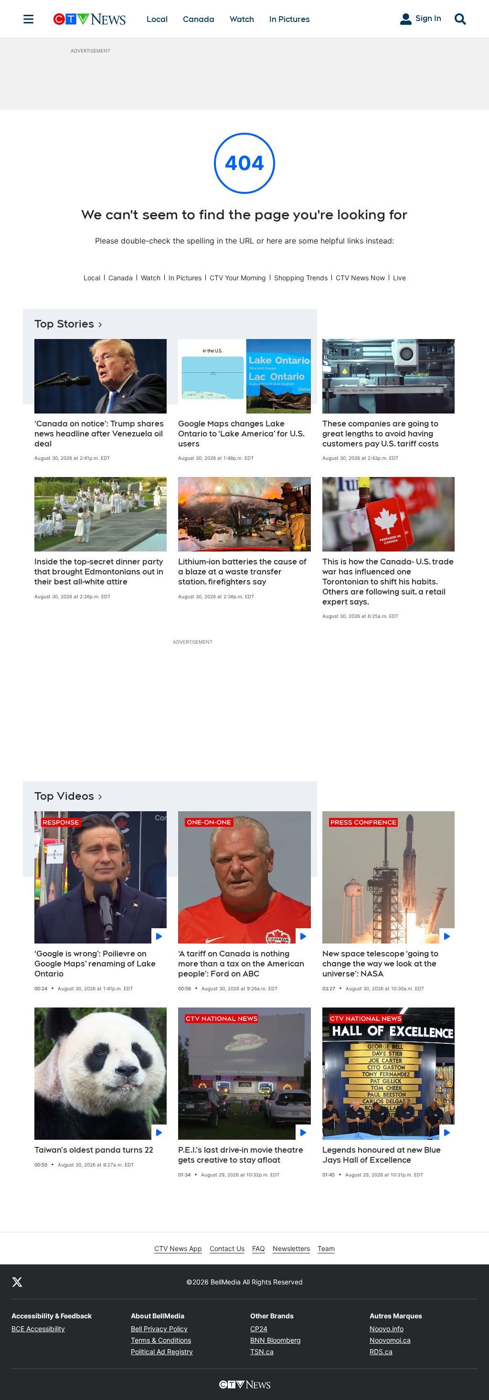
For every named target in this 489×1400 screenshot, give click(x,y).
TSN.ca (262, 1351)
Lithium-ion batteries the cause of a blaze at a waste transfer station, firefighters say (242, 571)
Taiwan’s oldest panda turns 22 (93, 1150)
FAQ (258, 1248)
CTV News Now (360, 278)
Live (399, 278)
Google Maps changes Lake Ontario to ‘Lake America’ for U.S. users (241, 433)
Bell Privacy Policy (159, 1329)
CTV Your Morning (238, 278)
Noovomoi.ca (390, 1340)
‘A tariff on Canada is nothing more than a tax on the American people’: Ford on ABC (241, 963)
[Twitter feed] (17, 1281)
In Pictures (289, 19)
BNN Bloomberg (275, 1340)
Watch (242, 19)
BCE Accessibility (38, 1329)
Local (157, 19)
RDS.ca (381, 1351)
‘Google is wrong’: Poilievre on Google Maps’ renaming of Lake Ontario (95, 963)
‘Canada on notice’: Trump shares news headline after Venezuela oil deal (99, 433)
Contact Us (227, 1248)
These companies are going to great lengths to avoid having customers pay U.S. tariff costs (380, 433)
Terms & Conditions (161, 1340)
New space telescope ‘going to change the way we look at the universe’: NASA (380, 963)
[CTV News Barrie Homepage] (89, 19)
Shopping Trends (301, 278)
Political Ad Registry (162, 1351)
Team (326, 1248)
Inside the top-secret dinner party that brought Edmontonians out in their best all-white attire (98, 571)
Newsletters (291, 1248)
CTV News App (178, 1248)
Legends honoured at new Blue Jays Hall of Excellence (381, 1155)
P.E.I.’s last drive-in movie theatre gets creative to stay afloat (240, 1155)
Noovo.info (387, 1329)
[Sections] (28, 19)
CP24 (258, 1329)
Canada (198, 19)
